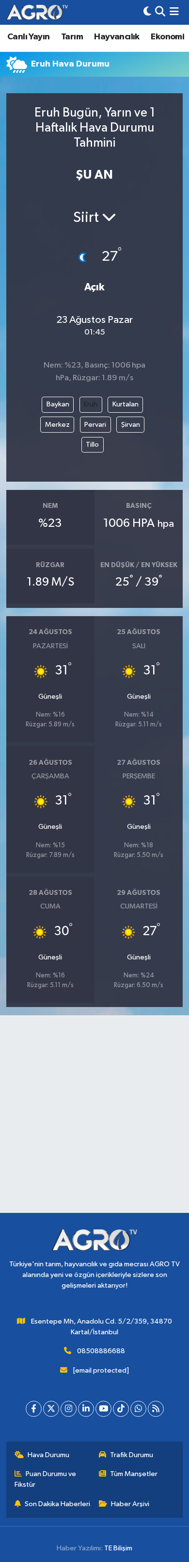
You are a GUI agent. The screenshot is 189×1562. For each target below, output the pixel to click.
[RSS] (156, 1409)
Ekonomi (167, 37)
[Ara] (160, 12)
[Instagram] (69, 1409)
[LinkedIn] (86, 1409)
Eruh (90, 404)
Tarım (72, 37)
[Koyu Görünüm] (147, 12)
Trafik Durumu (131, 1455)
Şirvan (130, 424)
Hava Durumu (48, 1455)
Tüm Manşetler (134, 1474)
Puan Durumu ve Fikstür (46, 1479)
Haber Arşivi (130, 1504)
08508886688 (101, 1351)
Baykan (58, 404)
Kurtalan (125, 404)
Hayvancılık (116, 37)
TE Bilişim (118, 1548)
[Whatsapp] (138, 1409)
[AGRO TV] (37, 12)
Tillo (92, 444)
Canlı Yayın (28, 37)
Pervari (95, 424)
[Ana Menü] (174, 12)
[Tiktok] (121, 1409)
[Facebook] (34, 1409)
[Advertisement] (94, 1118)
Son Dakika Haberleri (57, 1504)
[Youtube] (103, 1409)
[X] (51, 1409)
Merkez (57, 424)
